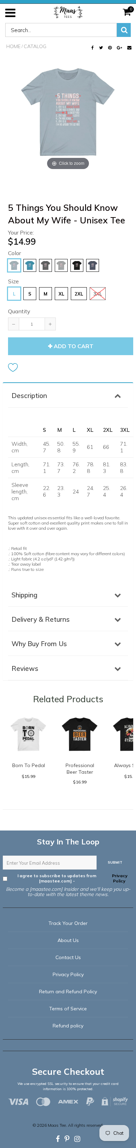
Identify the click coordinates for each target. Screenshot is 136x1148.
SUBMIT (115, 862)
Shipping (24, 595)
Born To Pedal (28, 765)
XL (61, 294)
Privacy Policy (119, 878)
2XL (79, 294)
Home (13, 46)
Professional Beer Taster (80, 768)
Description (29, 395)
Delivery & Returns (41, 619)
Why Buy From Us (39, 644)
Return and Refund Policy (68, 991)
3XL (97, 294)
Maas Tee (57, 1125)
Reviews (25, 668)
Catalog (35, 46)
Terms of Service (68, 1008)
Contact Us (68, 957)
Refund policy (68, 1026)
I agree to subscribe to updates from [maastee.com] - (72, 878)
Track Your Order (68, 923)
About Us (68, 940)
